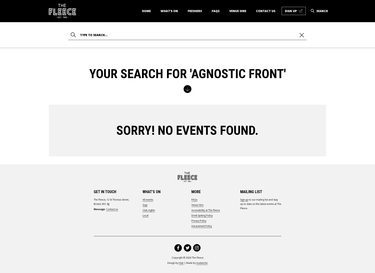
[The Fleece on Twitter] (187, 248)
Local (145, 215)
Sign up (295, 12)
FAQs (216, 11)
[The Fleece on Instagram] (197, 248)
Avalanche (202, 263)
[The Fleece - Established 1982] (62, 11)
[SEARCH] (312, 11)
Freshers (195, 11)
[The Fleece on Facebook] (178, 248)
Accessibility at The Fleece (205, 210)
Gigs (145, 205)
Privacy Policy (198, 220)
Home (146, 11)
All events (148, 199)
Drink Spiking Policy (202, 215)
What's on (169, 11)
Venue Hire (237, 11)
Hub (181, 263)
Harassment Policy (201, 226)
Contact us (265, 11)
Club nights (149, 210)
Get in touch (105, 191)
